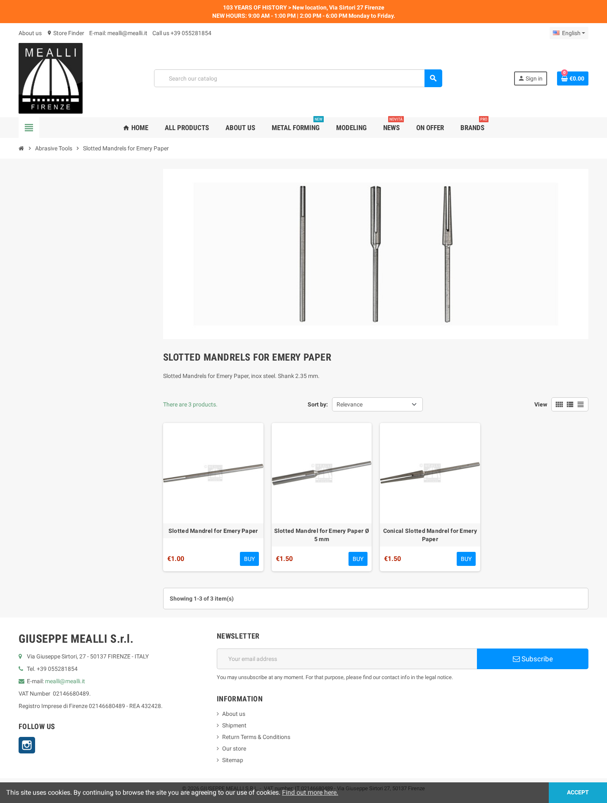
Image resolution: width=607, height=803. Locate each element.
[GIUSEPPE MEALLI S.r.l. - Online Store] (51, 77)
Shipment (234, 725)
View (540, 404)
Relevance (350, 404)
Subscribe (536, 659)
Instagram (27, 745)
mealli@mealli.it (65, 681)
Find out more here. (310, 792)
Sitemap (232, 760)
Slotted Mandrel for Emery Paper (213, 530)
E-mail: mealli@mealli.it (118, 33)
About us (30, 33)
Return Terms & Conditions (256, 737)
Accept (578, 792)
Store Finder (65, 33)
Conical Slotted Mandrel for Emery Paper (430, 534)
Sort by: (318, 404)
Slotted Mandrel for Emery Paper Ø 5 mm (321, 534)
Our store (234, 748)
